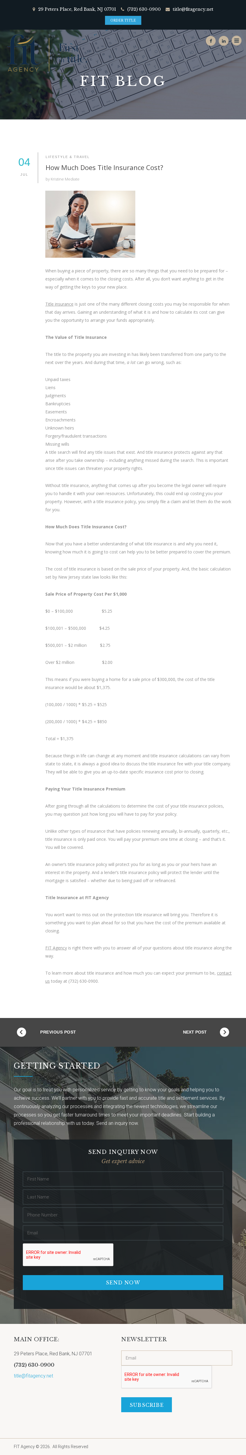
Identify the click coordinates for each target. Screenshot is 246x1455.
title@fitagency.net (193, 9)
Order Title (123, 20)
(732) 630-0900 (144, 9)
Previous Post (58, 1032)
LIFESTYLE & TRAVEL (68, 157)
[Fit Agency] (46, 53)
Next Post (195, 1032)
